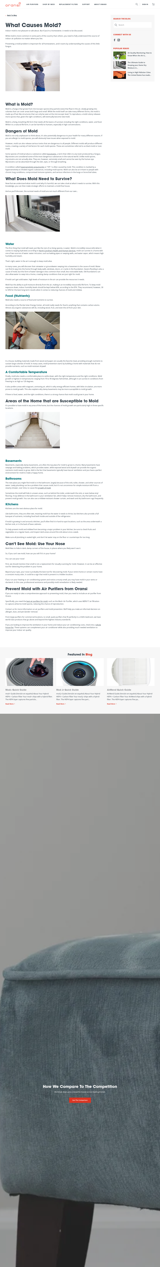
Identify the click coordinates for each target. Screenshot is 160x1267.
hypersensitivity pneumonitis (32, 167)
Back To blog (12, 15)
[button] (137, 4)
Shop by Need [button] (49, 4)
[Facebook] (114, 40)
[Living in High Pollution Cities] (119, 75)
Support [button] (86, 4)
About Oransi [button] (100, 4)
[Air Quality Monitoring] (119, 55)
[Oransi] (13, 4)
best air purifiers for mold (37, 601)
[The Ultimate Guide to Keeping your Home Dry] (119, 65)
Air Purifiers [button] (32, 4)
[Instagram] (118, 40)
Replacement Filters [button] (68, 4)
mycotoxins (51, 154)
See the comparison (80, 1100)
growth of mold (44, 488)
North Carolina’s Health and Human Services (57, 250)
